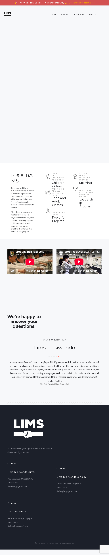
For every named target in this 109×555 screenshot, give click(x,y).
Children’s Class (58, 184)
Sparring (85, 183)
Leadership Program (86, 203)
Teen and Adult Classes (59, 201)
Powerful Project (58, 219)
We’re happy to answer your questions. (24, 321)
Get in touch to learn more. (82, 2)
